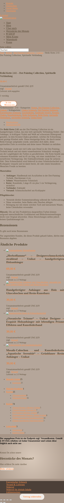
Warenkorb (11, 39)
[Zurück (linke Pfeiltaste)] (1, 502)
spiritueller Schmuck (20, 117)
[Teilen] (7, 499)
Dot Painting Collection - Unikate (28, 53)
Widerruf (10, 487)
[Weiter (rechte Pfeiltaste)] (4, 502)
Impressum (11, 11)
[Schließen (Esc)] (10, 499)
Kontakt (9, 3)
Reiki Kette (43, 115)
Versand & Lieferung (15, 484)
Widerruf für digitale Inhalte (18, 489)
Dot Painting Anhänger (48, 110)
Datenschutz (11, 6)
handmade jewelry (43, 113)
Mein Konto (12, 36)
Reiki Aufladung (29, 115)
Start (8, 22)
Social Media (12, 8)
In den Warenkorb (9, 103)
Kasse (9, 42)
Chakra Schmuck (29, 110)
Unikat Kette (36, 117)
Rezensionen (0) (13, 125)
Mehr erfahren (7, 469)
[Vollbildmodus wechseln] (4, 499)
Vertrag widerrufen (32, 497)
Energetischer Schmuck (10, 113)
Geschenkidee (28, 113)
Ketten (9, 53)
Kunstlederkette (14, 115)
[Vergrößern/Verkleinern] (1, 499)
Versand (8, 88)
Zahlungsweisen (13, 492)
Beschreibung (12, 122)
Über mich (11, 28)
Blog (8, 25)
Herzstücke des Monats (17, 31)
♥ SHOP (10, 34)
